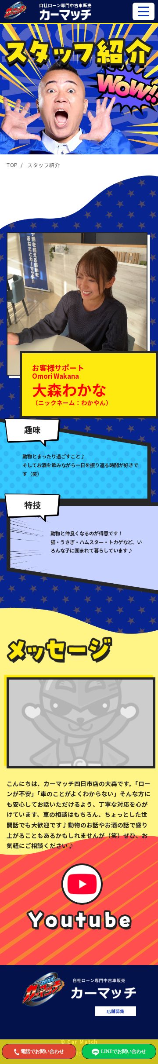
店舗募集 (115, 1011)
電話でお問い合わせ (42, 1051)
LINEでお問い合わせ (123, 1051)
